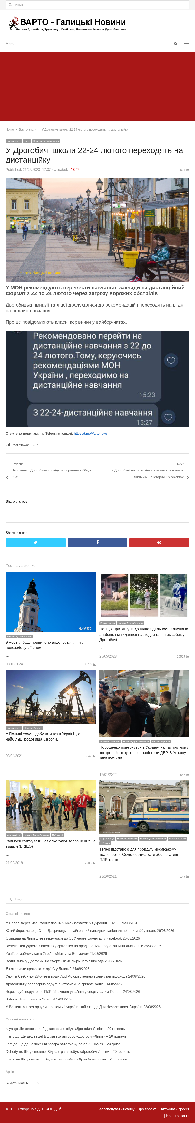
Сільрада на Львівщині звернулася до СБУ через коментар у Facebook (64, 938)
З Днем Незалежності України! (30, 999)
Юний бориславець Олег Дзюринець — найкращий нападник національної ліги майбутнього (81, 931)
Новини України (33, 728)
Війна (27, 141)
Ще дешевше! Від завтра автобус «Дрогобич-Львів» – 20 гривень (72, 1029)
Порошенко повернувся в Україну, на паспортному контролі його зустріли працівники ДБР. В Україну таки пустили (144, 752)
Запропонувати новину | (117, 1109)
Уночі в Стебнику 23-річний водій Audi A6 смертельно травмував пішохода (66, 976)
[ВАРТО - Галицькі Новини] (97, 23)
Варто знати (14, 141)
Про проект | (147, 1109)
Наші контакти (177, 1116)
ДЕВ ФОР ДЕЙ (49, 1109)
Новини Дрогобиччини (46, 141)
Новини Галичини (110, 741)
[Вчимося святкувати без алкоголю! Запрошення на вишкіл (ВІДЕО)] (51, 784)
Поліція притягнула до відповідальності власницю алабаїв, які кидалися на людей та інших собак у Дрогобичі (143, 634)
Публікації (57, 835)
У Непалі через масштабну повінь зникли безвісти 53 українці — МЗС (63, 923)
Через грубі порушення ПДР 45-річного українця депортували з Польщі (64, 991)
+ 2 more (105, 843)
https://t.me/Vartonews (90, 433)
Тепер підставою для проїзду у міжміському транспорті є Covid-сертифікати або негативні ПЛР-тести (139, 854)
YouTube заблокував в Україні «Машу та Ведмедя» (47, 953)
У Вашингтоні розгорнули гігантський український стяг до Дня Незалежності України (74, 1007)
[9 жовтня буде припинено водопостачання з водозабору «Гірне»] (51, 576)
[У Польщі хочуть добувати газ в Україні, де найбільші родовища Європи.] (51, 673)
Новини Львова (177, 838)
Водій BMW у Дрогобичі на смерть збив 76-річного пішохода (55, 961)
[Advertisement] (97, 85)
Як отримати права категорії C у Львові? (38, 969)
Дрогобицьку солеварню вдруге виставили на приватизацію (54, 984)
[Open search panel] (175, 43)
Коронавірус (14, 835)
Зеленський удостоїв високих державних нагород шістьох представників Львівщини (74, 946)
